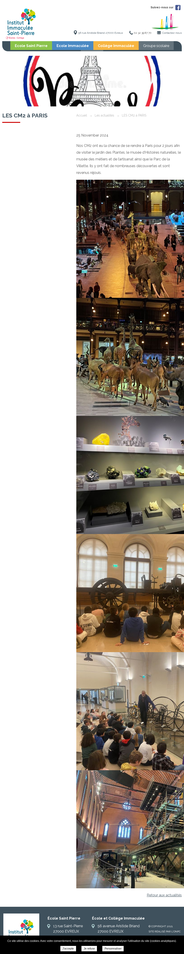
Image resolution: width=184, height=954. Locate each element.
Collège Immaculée (116, 46)
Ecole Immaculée (73, 46)
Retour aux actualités (164, 895)
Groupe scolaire (156, 46)
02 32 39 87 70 (142, 32)
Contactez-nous (172, 32)
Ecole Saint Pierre (31, 46)
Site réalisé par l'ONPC (165, 931)
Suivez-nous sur (162, 7)
